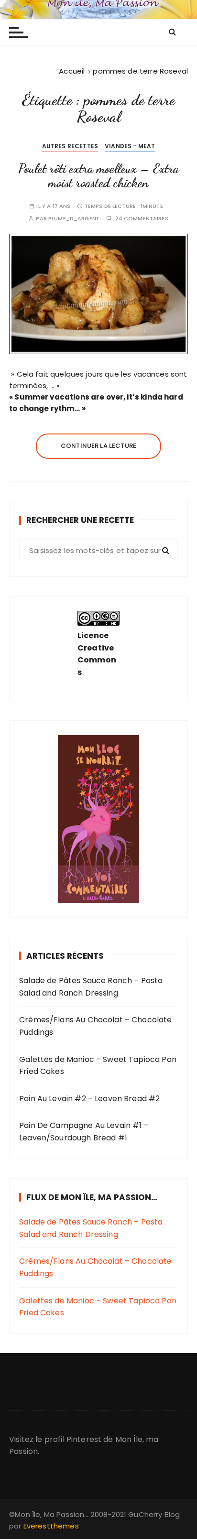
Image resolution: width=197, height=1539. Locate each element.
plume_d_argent (73, 218)
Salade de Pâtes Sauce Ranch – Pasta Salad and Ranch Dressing (91, 986)
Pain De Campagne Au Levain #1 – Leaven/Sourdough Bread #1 (84, 1131)
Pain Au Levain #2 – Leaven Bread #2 (89, 1098)
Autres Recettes (70, 146)
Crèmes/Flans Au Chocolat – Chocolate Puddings (95, 1026)
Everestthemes (51, 1526)
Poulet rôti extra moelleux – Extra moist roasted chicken (98, 176)
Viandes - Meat (130, 146)
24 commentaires (141, 218)
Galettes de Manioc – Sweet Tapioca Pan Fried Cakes (97, 1065)
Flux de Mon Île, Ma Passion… (91, 1197)
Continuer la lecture (98, 445)
